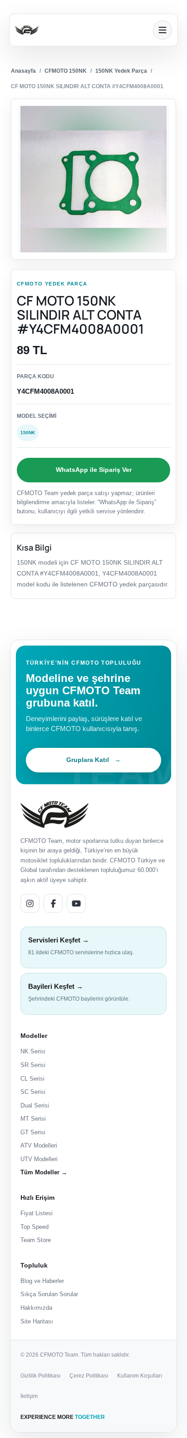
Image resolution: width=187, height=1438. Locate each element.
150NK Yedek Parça (121, 71)
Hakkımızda (36, 1307)
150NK (27, 432)
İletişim (29, 1396)
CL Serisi (32, 1078)
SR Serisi (32, 1065)
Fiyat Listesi (36, 1213)
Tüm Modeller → (43, 1172)
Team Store (35, 1240)
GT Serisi (32, 1132)
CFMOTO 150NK (65, 71)
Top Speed (34, 1226)
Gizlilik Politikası (40, 1376)
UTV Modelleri (39, 1159)
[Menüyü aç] (162, 30)
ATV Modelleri (38, 1145)
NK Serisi (32, 1051)
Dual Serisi (34, 1105)
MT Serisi (33, 1118)
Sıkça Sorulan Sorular (49, 1294)
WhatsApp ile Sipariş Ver (94, 469)
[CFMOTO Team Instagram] (29, 903)
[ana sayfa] (81, 30)
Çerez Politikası (88, 1376)
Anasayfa (23, 71)
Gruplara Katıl (93, 759)
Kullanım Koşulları (139, 1376)
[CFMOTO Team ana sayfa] (54, 814)
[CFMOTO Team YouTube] (76, 903)
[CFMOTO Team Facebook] (53, 903)
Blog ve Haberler (42, 1281)
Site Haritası (36, 1321)
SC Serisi (32, 1091)
